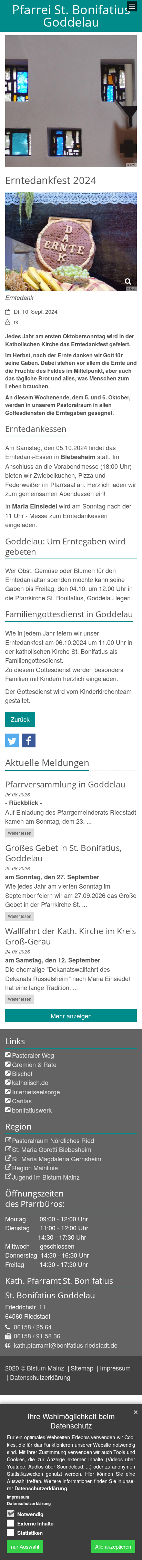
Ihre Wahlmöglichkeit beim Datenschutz (71, 1420)
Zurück (20, 719)
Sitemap (83, 1367)
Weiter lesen (19, 833)
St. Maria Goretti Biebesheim (51, 1149)
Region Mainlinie (35, 1167)
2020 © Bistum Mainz (35, 1367)
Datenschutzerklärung (40, 1377)
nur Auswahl (25, 1546)
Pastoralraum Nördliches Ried (53, 1140)
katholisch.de (30, 1082)
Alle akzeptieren (113, 1546)
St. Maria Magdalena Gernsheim (56, 1158)
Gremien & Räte (34, 1064)
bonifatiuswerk (32, 1109)
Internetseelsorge (36, 1091)
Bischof (22, 1073)
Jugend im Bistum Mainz (46, 1176)
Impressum (115, 1367)
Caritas (22, 1100)
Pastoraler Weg (33, 1054)
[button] (12, 740)
